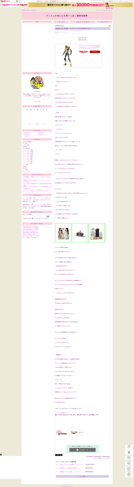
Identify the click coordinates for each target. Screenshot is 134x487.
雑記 (24, 168)
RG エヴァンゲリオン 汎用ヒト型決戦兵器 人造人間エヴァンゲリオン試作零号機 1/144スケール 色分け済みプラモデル (89, 47)
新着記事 (129, 471)
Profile (37, 73)
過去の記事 (129, 460)
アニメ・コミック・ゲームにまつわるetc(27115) (70, 30)
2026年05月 (40, 132)
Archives (37, 130)
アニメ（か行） (26, 151)
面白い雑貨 (25, 148)
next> (44, 124)
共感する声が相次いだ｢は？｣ (30, 234)
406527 (108, 8)
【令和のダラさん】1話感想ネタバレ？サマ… (71, 464)
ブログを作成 (124, 1)
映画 (24, 166)
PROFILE (33, 10)
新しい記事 (129, 465)
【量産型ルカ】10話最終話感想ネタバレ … (71, 468)
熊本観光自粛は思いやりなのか (30, 226)
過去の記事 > (104, 22)
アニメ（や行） (26, 161)
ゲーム (24, 164)
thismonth (37, 124)
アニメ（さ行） (26, 153)
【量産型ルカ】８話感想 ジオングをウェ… (71, 471)
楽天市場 (131, 1)
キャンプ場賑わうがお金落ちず (30, 237)
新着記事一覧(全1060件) (82, 22)
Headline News (37, 223)
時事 (24, 146)
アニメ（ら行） (26, 163)
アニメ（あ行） (26, 150)
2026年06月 (27, 136)
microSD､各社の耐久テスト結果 (30, 236)
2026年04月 (40, 134)
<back (30, 124)
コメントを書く (105, 458)
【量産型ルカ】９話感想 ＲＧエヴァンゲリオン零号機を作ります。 (73, 28)
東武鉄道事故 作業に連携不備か (30, 232)
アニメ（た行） (26, 155)
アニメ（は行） (26, 158)
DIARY (28, 10)
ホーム (129, 449)
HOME (23, 10)
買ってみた (25, 171)
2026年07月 (27, 134)
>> (112, 1)
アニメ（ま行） (26, 159)
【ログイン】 (109, 10)
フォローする (129, 454)
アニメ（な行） (26, 156)
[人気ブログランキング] (62, 434)
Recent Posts (37, 174)
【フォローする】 (100, 10)
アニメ (24, 169)
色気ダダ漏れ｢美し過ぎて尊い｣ (30, 231)
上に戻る (129, 477)
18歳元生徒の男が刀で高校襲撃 (30, 227)
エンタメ (25, 145)
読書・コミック (22, 1)
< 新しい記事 (61, 22)
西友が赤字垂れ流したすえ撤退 (30, 229)
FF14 (24, 143)
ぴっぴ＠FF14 (26, 198)
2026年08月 (27, 132)
